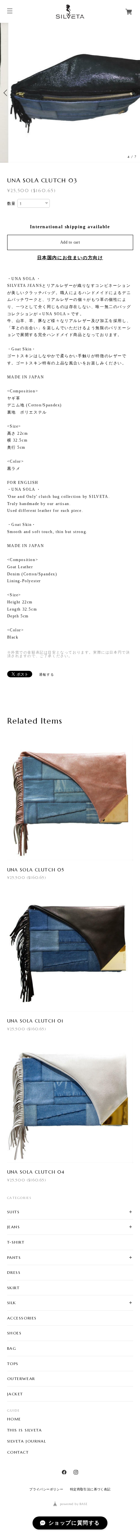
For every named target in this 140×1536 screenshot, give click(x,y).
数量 (11, 203)
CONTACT (18, 1452)
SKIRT (13, 1287)
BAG (12, 1348)
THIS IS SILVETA (24, 1430)
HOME (14, 1419)
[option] (70, 93)
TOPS (13, 1363)
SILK (11, 1302)
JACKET (15, 1393)
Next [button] (133, 92)
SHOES (14, 1333)
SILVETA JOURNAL (26, 1441)
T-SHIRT (16, 1242)
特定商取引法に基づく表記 (90, 1489)
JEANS (13, 1226)
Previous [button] (6, 92)
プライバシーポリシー (46, 1489)
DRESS (14, 1272)
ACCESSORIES (22, 1318)
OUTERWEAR (21, 1378)
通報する (46, 674)
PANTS (14, 1257)
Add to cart (70, 242)
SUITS (13, 1211)
